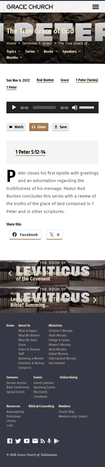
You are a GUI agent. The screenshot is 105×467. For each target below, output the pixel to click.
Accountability (15, 412)
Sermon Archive (16, 383)
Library (11, 421)
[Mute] (75, 107)
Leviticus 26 (28, 273)
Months (12, 57)
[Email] (35, 441)
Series (30, 51)
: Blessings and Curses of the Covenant (52, 276)
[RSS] (42, 441)
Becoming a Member (31, 358)
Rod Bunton (45, 80)
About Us (24, 325)
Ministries (55, 325)
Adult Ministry (57, 349)
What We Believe (29, 335)
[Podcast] (49, 441)
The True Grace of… (74, 43)
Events (38, 377)
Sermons (29, 43)
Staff (21, 354)
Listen (41, 127)
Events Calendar (44, 383)
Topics (11, 51)
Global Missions (58, 354)
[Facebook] (9, 441)
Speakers (70, 51)
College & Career (59, 340)
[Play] (14, 107)
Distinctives (13, 416)
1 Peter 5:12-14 (30, 152)
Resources (13, 406)
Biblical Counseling (41, 406)
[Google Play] (56, 441)
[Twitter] (18, 441)
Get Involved (57, 363)
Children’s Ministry (61, 331)
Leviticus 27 (23, 299)
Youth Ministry (58, 335)
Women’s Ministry (60, 345)
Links (9, 425)
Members (65, 406)
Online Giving (68, 377)
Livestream (40, 397)
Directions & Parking (31, 363)
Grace (47, 43)
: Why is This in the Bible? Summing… (43, 302)
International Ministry (62, 358)
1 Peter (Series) (87, 80)
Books (49, 51)
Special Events (15, 392)
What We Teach (27, 340)
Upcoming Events (44, 387)
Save (63, 127)
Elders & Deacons (29, 349)
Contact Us (24, 368)
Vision (22, 345)
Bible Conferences (17, 387)
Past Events (40, 392)
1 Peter (11, 87)
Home (11, 43)
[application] (52, 107)
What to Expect (27, 331)
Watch (18, 127)
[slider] (87, 107)
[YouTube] (26, 441)
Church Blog (66, 412)
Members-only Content (73, 416)
